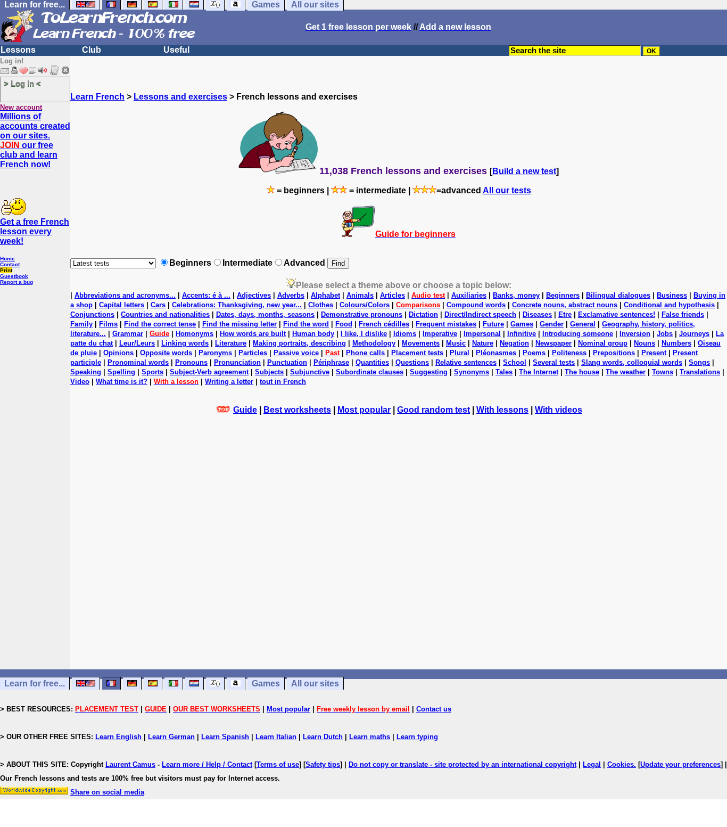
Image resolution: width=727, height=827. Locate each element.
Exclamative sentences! (616, 314)
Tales (504, 372)
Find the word (306, 324)
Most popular (364, 409)
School (514, 362)
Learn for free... (34, 683)
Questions (412, 362)
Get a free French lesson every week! (34, 231)
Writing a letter (229, 382)
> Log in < (22, 83)
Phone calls (365, 353)
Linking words (185, 343)
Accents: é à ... (206, 295)
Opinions (118, 353)
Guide (245, 409)
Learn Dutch (323, 737)
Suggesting (429, 372)
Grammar (127, 334)
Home (7, 258)
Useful (176, 49)
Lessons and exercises (180, 96)
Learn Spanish (225, 737)
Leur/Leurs (137, 343)
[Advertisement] (398, 566)
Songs (699, 362)
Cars (158, 305)
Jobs (665, 334)
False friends (683, 314)
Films (108, 324)
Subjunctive (309, 372)
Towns (662, 372)
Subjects (269, 372)
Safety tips (322, 764)
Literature (230, 343)
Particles (252, 353)
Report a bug (16, 282)
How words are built (253, 334)
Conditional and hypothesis (669, 305)
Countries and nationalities (165, 314)
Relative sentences (466, 362)
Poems (534, 353)
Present (653, 353)
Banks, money (516, 295)
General (583, 324)
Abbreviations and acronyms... (125, 295)
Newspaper (553, 343)
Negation (514, 343)
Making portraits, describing (299, 343)
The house (582, 372)
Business (672, 295)
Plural (459, 353)
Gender (552, 324)
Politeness (569, 353)
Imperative (440, 334)
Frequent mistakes (446, 324)
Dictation (423, 314)
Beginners (563, 295)
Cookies (620, 764)
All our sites (315, 683)
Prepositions (614, 353)
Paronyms (215, 353)
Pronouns (191, 362)
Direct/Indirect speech (480, 314)
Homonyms (194, 334)
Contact (10, 264)
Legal (592, 764)
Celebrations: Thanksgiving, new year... (237, 305)
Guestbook (14, 276)
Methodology (373, 343)
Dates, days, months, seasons (265, 314)
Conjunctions (92, 314)
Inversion (634, 334)
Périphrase (331, 362)
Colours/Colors (365, 305)
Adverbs (290, 295)
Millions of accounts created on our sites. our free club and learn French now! (35, 140)
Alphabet (325, 295)
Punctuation (287, 362)
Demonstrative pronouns (361, 314)
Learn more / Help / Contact (207, 764)
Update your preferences (680, 764)
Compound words (476, 305)
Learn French (97, 96)
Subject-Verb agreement (209, 372)
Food (343, 324)
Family (81, 324)
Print (6, 270)
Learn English (118, 737)
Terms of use (278, 764)
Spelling (121, 372)
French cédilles (384, 324)
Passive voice (296, 353)
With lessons (502, 409)
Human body (313, 334)
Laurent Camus (130, 764)
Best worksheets (297, 409)
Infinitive (521, 334)
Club (91, 49)
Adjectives (254, 295)
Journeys (694, 334)
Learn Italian (275, 737)
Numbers (676, 343)
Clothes (320, 305)
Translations (700, 372)
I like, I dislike (364, 334)
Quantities (372, 362)
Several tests (554, 362)
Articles (392, 295)
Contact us (433, 709)
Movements (421, 343)
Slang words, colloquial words (631, 362)
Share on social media (107, 792)
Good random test (433, 409)
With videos (558, 409)
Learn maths (369, 737)
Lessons (18, 49)
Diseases (537, 314)
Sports (152, 372)
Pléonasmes (496, 353)
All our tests (507, 190)
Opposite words (166, 353)
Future (493, 324)
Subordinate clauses (369, 372)
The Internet (538, 372)
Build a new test (524, 171)
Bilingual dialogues (618, 295)
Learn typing (417, 737)
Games (521, 324)
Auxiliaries (468, 295)
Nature (482, 343)
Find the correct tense (160, 324)
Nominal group (602, 343)
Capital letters (121, 305)
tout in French (283, 382)
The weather (626, 372)
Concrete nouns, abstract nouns (564, 305)
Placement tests (417, 353)
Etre (565, 314)
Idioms (404, 334)
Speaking (85, 372)
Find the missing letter (239, 324)
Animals (360, 295)
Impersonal (482, 334)
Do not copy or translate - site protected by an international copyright (462, 764)
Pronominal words (138, 362)
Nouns (644, 343)
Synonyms (471, 372)
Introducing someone (577, 334)
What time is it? (121, 382)
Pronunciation (237, 362)
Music (456, 343)
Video (79, 382)
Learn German (171, 737)
